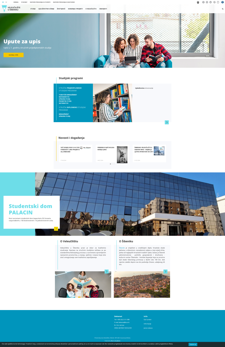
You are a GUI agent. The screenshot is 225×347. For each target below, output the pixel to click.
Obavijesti (103, 9)
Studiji (33, 9)
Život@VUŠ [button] (61, 9)
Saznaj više (13, 55)
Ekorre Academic (115, 341)
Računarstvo (64, 97)
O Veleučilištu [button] (91, 9)
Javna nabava (148, 328)
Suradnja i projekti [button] (75, 9)
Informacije (147, 324)
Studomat (24, 2)
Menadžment (64, 114)
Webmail (16, 2)
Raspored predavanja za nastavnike (64, 2)
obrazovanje (144, 88)
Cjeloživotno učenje (46, 9)
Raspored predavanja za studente (40, 2)
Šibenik (122, 248)
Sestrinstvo (63, 103)
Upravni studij (64, 99)
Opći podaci (147, 320)
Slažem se (193, 344)
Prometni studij (65, 101)
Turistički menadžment (68, 95)
